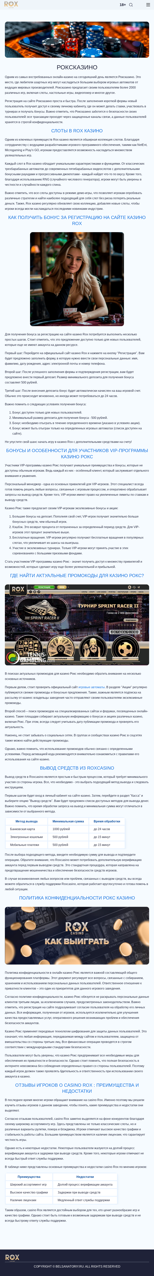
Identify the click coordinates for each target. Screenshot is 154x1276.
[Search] (131, 5)
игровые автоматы (92, 687)
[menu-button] (147, 4)
